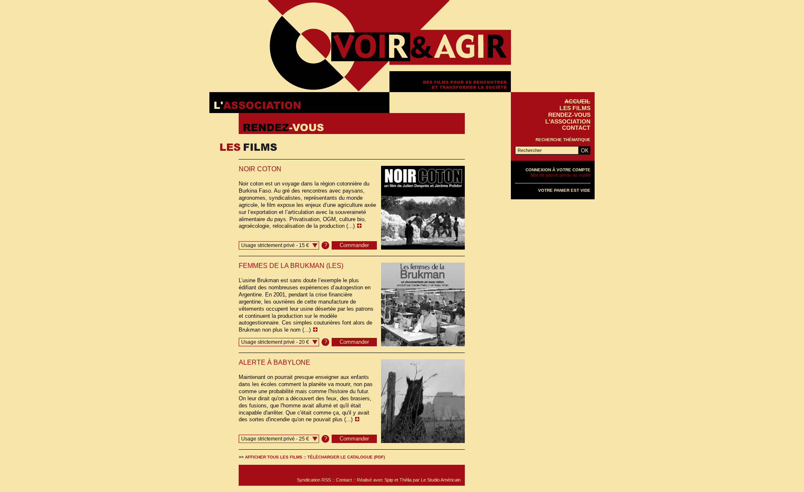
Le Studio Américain (441, 479)
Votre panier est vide (564, 190)
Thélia (405, 479)
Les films (574, 108)
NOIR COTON (260, 169)
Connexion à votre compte (558, 169)
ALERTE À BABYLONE (274, 362)
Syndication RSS (314, 479)
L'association (567, 121)
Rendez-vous (569, 114)
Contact (576, 127)
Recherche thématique (563, 139)
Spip (388, 479)
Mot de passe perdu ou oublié (560, 175)
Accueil (577, 101)
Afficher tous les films (273, 457)
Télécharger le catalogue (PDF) (346, 457)
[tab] (299, 102)
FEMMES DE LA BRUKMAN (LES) (291, 265)
